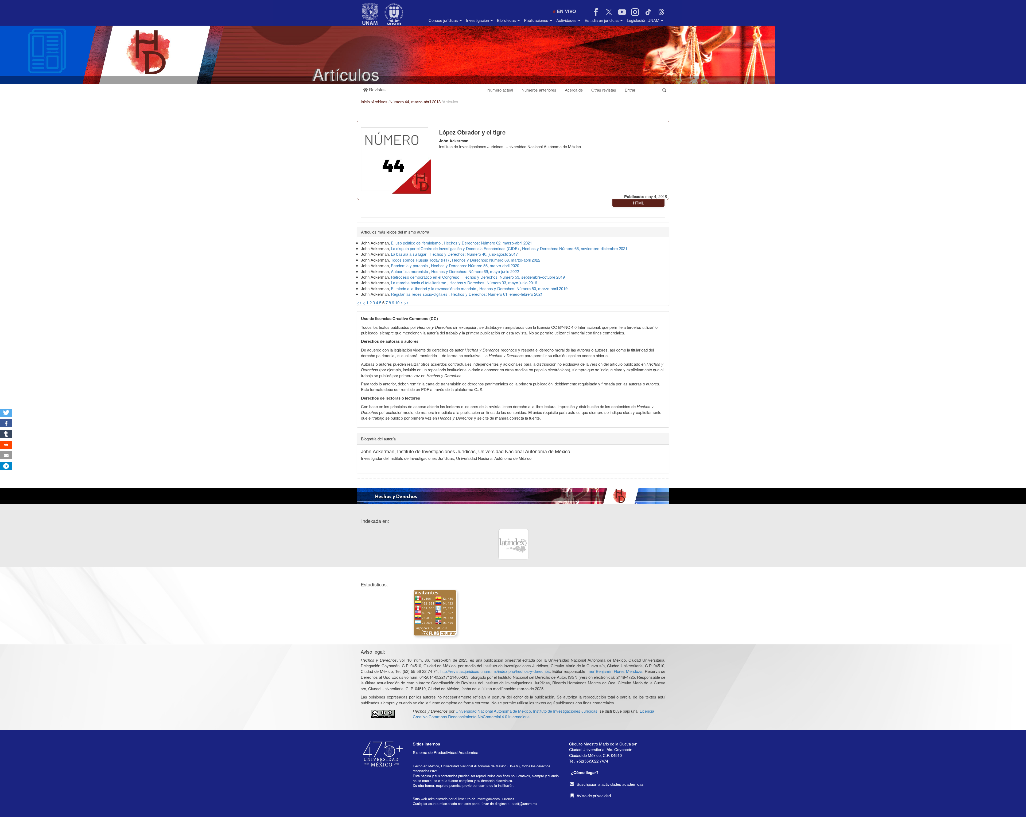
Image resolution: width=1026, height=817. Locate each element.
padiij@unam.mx (524, 803)
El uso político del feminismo (416, 243)
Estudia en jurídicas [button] (602, 20)
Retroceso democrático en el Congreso (425, 277)
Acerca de (574, 90)
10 (397, 302)
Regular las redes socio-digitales (420, 294)
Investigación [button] (478, 20)
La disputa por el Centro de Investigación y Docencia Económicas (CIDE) (455, 248)
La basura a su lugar (409, 254)
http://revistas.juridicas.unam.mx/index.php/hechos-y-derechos (495, 671)
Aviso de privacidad (594, 795)
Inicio (366, 101)
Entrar (630, 90)
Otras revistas (603, 90)
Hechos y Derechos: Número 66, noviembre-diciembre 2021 (574, 248)
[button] (374, 89)
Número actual (500, 90)
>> (406, 302)
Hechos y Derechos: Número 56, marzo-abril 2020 (475, 265)
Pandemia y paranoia (410, 265)
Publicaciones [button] (536, 20)
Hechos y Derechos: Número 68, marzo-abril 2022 (496, 260)
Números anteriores (539, 90)
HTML (638, 203)
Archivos (380, 101)
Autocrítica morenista (410, 271)
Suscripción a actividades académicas (610, 784)
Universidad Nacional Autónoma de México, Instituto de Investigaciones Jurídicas (526, 711)
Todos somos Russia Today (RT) (420, 260)
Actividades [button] (567, 20)
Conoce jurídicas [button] (444, 20)
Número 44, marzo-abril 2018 (416, 101)
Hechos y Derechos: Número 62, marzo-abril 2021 (488, 243)
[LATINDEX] (513, 544)
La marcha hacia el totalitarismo (419, 282)
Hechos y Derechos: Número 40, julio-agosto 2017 (474, 254)
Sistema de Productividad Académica (445, 752)
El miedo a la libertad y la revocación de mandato (434, 288)
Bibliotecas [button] (507, 20)
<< (359, 302)
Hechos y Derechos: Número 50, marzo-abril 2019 (523, 288)
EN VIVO (566, 11)
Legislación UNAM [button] (643, 20)
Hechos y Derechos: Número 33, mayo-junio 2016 (493, 282)
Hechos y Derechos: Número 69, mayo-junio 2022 (475, 271)
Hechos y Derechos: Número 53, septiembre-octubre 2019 (514, 277)
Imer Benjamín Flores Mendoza (614, 671)
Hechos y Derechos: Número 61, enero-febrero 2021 (497, 294)
